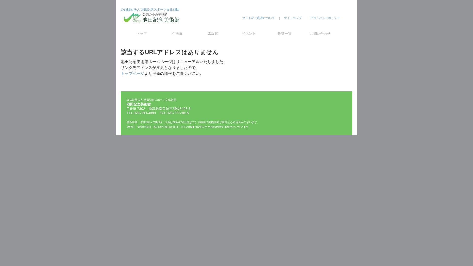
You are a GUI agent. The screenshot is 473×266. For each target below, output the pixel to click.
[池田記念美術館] (153, 26)
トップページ (132, 73)
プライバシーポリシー (325, 18)
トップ (141, 33)
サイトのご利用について (258, 18)
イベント (249, 33)
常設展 (213, 33)
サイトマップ (293, 18)
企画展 (177, 33)
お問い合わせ (320, 33)
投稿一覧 (284, 33)
